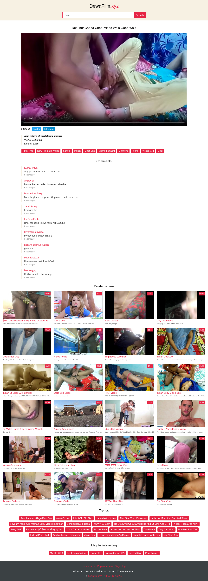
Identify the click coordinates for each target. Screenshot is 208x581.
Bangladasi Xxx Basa (78, 523)
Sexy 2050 (16, 529)
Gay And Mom (166, 529)
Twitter (36, 129)
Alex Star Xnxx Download (133, 518)
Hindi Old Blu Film (82, 518)
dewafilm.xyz (95, 576)
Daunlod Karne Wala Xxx (146, 535)
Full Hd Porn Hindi (39, 535)
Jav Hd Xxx (135, 553)
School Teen (100, 529)
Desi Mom (149, 529)
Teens (135, 150)
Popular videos (105, 566)
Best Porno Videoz (77, 553)
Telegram (49, 129)
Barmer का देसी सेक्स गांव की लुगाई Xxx (44, 529)
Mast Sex (89, 150)
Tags (117, 566)
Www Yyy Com (102, 523)
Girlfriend (123, 150)
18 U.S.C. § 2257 (113, 576)
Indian (77, 150)
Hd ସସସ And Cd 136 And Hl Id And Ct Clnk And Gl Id (142, 523)
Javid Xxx (89, 535)
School (66, 150)
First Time (28, 150)
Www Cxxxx (62, 518)
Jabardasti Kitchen (106, 518)
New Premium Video (48, 150)
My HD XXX (56, 553)
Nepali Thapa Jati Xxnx (186, 523)
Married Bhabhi (107, 150)
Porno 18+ (96, 553)
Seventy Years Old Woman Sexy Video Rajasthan (36, 523)
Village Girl (148, 150)
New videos (89, 566)
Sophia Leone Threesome (66, 535)
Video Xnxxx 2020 (115, 553)
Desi (160, 150)
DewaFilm (104, 6)
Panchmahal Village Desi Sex (36, 518)
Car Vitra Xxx (171, 535)
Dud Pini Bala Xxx (187, 529)
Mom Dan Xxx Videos (78, 529)
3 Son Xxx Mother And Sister (114, 535)
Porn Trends (151, 553)
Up (123, 566)
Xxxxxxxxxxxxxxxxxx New (125, 529)
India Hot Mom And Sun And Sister (169, 518)
